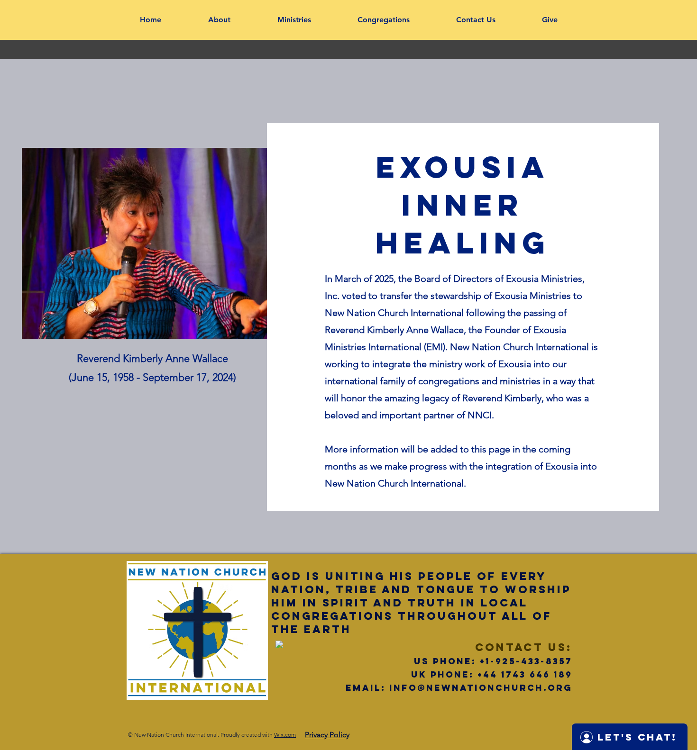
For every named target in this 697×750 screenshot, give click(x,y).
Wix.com (285, 734)
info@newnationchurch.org (480, 687)
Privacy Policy (327, 734)
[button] (219, 20)
